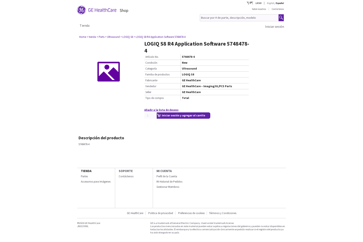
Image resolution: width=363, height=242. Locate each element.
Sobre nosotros (259, 9)
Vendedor (150, 86)
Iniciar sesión (274, 26)
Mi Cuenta (164, 171)
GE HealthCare (135, 213)
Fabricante (151, 80)
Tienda (84, 25)
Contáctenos (278, 9)
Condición (151, 62)
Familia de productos (157, 74)
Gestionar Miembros (168, 187)
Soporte (126, 171)
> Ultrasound (112, 37)
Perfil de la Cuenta (167, 176)
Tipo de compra (154, 98)
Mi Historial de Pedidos (169, 181)
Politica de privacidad (160, 213)
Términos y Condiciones (222, 213)
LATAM (258, 3)
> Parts (100, 37)
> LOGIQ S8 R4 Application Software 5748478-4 (159, 37)
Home (82, 37)
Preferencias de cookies (191, 213)
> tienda (91, 37)
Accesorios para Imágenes (95, 181)
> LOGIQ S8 (126, 37)
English (270, 3)
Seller (148, 92)
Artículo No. (152, 57)
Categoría (151, 68)
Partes (84, 176)
